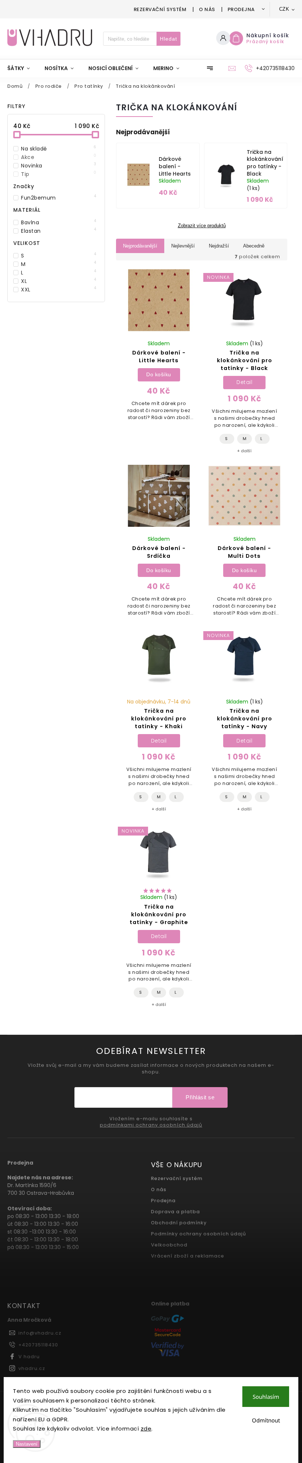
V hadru (29, 1356)
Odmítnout (266, 1420)
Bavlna (58, 222)
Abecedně (253, 246)
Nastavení (27, 1444)
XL (58, 281)
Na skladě (58, 148)
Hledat (168, 39)
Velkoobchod (169, 1245)
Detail (244, 382)
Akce (58, 157)
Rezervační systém (160, 9)
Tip (58, 174)
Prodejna (241, 9)
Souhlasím (266, 1396)
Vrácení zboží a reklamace (187, 1256)
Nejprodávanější (140, 246)
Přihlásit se (200, 1097)
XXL (58, 289)
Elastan (58, 231)
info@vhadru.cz (40, 1333)
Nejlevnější (183, 246)
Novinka (58, 165)
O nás (207, 9)
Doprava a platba (175, 1211)
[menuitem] (22, 68)
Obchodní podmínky (179, 1223)
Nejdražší (219, 246)
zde (146, 1428)
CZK (284, 9)
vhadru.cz (31, 1368)
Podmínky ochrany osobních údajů (198, 1234)
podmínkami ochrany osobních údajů (151, 1125)
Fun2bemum (58, 197)
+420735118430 (38, 1345)
